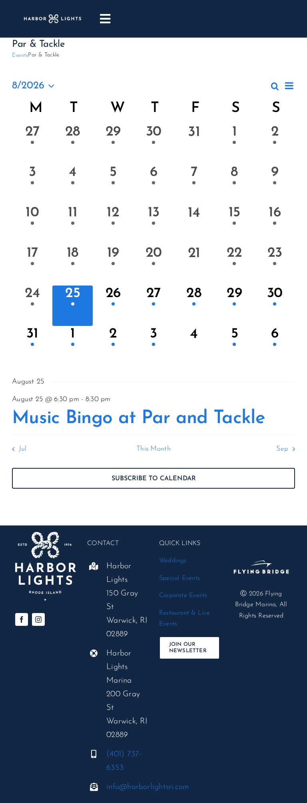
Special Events (179, 578)
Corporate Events (183, 595)
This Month (153, 448)
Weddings (173, 560)
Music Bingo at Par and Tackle (138, 418)
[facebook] (21, 619)
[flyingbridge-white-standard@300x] (261, 555)
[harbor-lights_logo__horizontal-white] (52, 17)
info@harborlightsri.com (147, 787)
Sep (282, 448)
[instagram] (38, 619)
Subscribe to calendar (154, 478)
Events (20, 55)
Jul (22, 448)
